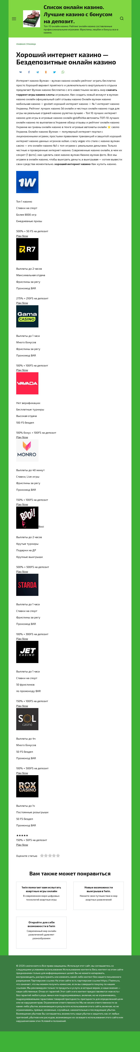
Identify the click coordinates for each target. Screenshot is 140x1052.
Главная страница (26, 44)
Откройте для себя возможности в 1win (41, 923)
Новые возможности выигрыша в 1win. (99, 888)
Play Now (22, 235)
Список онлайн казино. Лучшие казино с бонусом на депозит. (78, 14)
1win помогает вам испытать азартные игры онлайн (41, 888)
